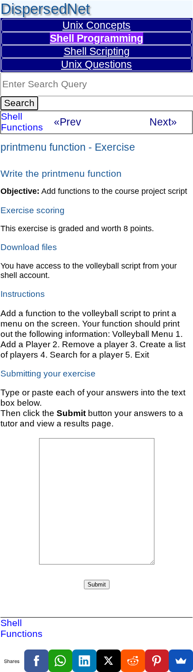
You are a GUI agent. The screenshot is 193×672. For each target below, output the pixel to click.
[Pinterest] (157, 661)
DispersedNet (45, 8)
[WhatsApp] (60, 661)
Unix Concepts (96, 25)
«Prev (67, 122)
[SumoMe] (181, 661)
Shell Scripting (97, 51)
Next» (163, 122)
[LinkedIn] (84, 661)
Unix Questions (96, 64)
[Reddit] (133, 661)
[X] (108, 661)
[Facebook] (36, 661)
